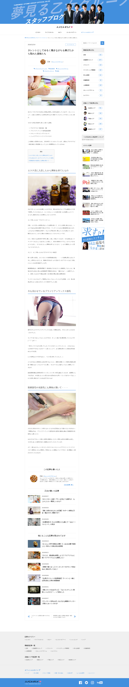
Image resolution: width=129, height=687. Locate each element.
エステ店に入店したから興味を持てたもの (40, 155)
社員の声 (70, 673)
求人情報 (36, 673)
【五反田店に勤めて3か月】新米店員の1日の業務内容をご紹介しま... (97, 159)
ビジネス (38, 32)
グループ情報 (46, 673)
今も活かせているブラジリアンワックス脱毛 (41, 158)
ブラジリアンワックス (41, 68)
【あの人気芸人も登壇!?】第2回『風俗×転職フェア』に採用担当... (97, 151)
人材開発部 (29, 651)
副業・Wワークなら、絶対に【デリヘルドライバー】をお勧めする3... (97, 190)
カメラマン (54, 651)
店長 (27, 648)
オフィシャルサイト (86, 32)
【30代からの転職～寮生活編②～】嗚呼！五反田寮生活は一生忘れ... (97, 220)
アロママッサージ (49, 71)
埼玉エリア (94, 124)
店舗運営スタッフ (37, 648)
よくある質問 (80, 673)
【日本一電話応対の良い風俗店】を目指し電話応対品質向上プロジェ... (97, 174)
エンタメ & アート (71, 32)
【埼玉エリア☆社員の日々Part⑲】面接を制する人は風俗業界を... (97, 197)
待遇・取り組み (59, 673)
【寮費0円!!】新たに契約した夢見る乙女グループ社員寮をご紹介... (97, 182)
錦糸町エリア (94, 129)
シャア (84, 639)
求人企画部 (77, 648)
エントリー (92, 673)
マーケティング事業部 (63, 648)
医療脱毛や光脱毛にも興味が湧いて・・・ (40, 160)
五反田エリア (94, 108)
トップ (27, 673)
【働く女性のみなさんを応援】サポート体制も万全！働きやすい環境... (97, 205)
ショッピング (73, 639)
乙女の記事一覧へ (69, 484)
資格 (58, 71)
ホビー (60, 32)
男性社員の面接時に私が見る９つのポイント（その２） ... (97, 167)
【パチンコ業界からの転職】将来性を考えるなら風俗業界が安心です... (97, 213)
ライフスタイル (49, 32)
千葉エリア (94, 118)
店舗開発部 (87, 648)
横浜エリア (94, 113)
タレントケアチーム (57, 61)
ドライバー (50, 648)
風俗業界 (52, 68)
